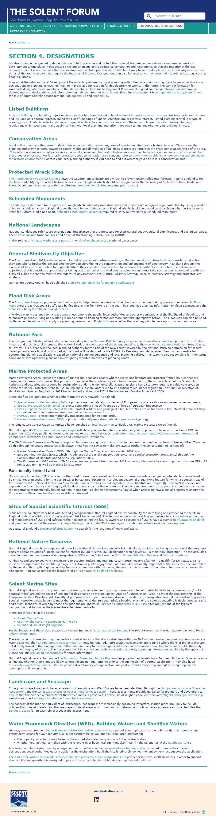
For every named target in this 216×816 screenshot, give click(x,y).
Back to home (19, 42)
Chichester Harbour (41, 240)
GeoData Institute (190, 812)
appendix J (166, 92)
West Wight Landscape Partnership (179, 695)
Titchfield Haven (145, 555)
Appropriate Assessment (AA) (62, 642)
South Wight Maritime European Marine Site (47, 621)
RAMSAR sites (26, 415)
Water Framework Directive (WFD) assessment (78, 730)
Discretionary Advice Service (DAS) (35, 665)
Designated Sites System (57, 528)
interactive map (103, 424)
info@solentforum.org (108, 791)
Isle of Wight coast (91, 240)
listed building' (22, 115)
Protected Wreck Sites (92, 185)
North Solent (123, 555)
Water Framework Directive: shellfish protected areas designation (74, 757)
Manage (173, 812)
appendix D (188, 92)
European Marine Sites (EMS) (120, 604)
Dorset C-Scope (19, 710)
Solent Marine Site (29, 618)
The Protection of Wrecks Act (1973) (33, 178)
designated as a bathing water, (125, 748)
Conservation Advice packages (55, 430)
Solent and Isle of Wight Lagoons (39, 625)
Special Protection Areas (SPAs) (38, 405)
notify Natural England (188, 519)
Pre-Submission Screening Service (81, 658)
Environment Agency (29, 302)
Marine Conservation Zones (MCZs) (41, 419)
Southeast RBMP (179, 742)
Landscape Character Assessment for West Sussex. (72, 691)
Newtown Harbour (175, 555)
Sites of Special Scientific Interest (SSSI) (44, 409)
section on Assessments (46, 652)
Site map (150, 791)
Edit (164, 812)
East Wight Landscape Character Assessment (62, 698)
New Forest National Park (163, 344)
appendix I (79, 95)
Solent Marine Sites (22, 633)
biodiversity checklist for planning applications (102, 282)
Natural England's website (104, 570)
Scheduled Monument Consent (78, 211)
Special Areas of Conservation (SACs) (42, 402)
